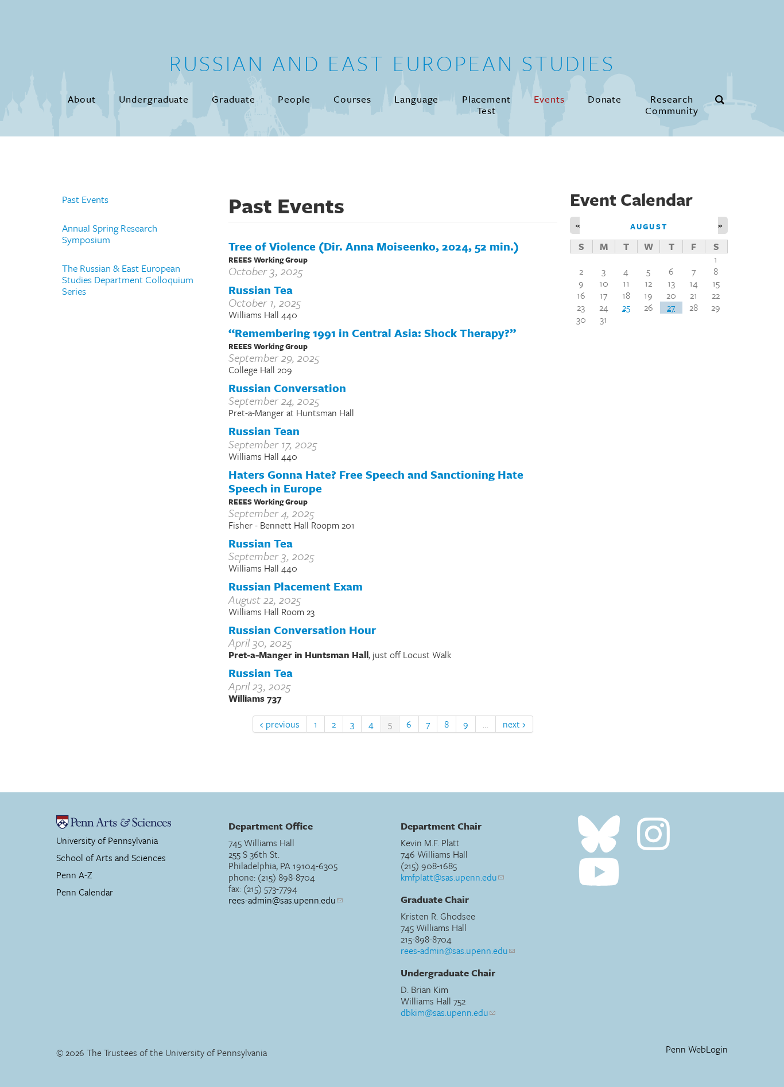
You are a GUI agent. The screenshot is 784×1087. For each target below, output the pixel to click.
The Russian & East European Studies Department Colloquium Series (127, 280)
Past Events (85, 199)
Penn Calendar (84, 892)
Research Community (671, 105)
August (648, 226)
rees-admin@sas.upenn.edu (282, 900)
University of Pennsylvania (107, 840)
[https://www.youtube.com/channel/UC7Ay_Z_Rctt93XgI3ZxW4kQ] (599, 872)
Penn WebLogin (697, 1049)
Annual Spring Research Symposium (109, 233)
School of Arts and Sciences (111, 858)
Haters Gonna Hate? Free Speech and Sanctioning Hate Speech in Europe (375, 481)
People (294, 99)
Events (549, 99)
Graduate (233, 99)
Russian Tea (260, 289)
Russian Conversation (287, 388)
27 (671, 307)
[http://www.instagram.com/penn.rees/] (653, 834)
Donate (605, 99)
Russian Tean (264, 431)
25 (626, 307)
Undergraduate (154, 99)
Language (416, 99)
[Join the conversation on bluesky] (599, 834)
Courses (352, 99)
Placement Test (486, 105)
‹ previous (280, 724)
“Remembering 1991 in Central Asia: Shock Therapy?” (372, 332)
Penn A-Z (74, 875)
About (82, 99)
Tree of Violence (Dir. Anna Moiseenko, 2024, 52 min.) (373, 246)
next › (514, 724)
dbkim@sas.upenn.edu (444, 1012)
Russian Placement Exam (295, 586)
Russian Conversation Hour (302, 629)
